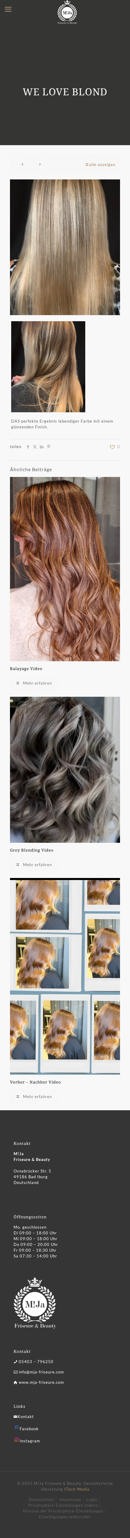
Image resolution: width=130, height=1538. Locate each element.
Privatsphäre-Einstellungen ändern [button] (63, 1505)
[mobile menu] (8, 9)
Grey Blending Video (32, 850)
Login (91, 1499)
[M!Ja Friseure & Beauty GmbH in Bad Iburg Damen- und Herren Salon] (67, 7)
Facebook (29, 1428)
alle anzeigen (102, 164)
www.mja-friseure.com (41, 1382)
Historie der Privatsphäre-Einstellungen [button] (63, 1511)
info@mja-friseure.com (41, 1372)
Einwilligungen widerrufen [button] (65, 1516)
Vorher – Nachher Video (35, 1082)
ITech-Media (76, 1489)
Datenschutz (41, 1499)
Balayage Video (26, 668)
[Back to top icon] (117, 1525)
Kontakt (26, 1416)
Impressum (70, 1499)
